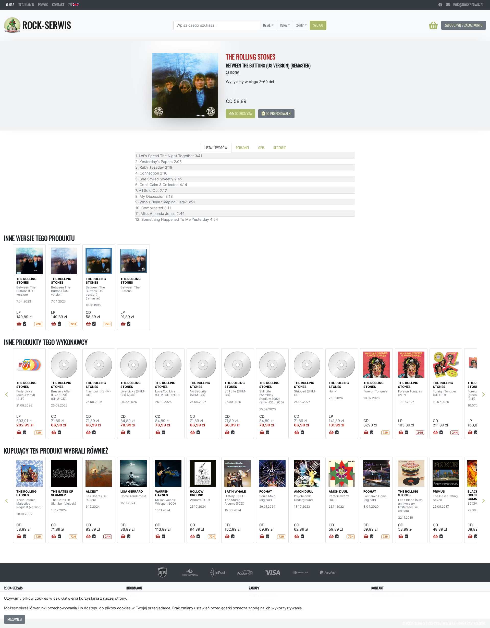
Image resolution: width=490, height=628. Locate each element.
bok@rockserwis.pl (467, 4)
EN (70, 4)
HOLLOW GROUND (196, 493)
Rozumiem (14, 619)
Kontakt (58, 4)
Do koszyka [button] (243, 113)
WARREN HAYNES (161, 493)
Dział (267, 25)
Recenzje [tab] (279, 147)
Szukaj (318, 25)
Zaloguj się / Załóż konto (464, 25)
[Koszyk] (433, 25)
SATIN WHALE (235, 491)
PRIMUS (439, 491)
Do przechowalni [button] (278, 113)
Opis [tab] (261, 147)
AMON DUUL (303, 491)
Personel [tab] (243, 147)
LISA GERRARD (131, 491)
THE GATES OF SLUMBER (62, 493)
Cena (283, 25)
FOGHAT (265, 491)
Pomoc (43, 4)
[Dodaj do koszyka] (19, 324)
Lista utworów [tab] (215, 147)
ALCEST (92, 491)
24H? (300, 25)
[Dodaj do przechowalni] (25, 324)
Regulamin (26, 4)
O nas (10, 4)
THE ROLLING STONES (26, 280)
